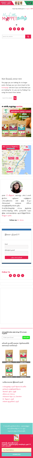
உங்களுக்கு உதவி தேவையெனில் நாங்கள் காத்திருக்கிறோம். (14, 387)
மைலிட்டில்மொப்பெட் (12, 426)
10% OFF (26, 337)
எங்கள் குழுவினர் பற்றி (11, 401)
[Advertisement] (16, 58)
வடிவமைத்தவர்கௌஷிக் (16, 431)
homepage (5, 87)
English (28, 9)
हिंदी (32, 9)
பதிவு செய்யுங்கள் (16, 257)
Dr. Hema (20, 220)
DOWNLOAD (16, 454)
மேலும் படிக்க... (7, 215)
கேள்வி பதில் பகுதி (9, 391)
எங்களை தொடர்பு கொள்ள (12, 396)
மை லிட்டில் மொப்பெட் (16, 17)
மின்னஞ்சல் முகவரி (10, 250)
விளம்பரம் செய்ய (9, 394)
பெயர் (6, 244)
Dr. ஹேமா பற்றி (8, 399)
